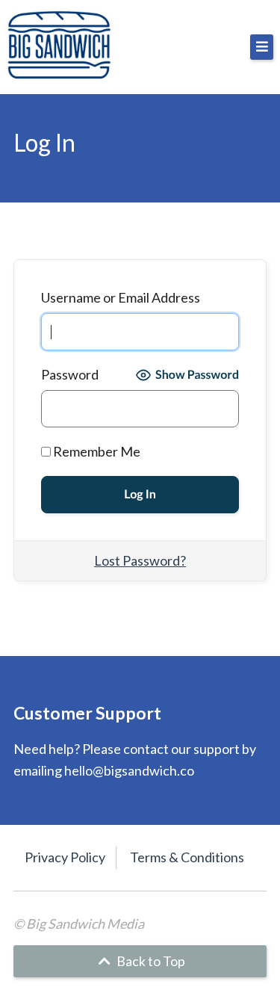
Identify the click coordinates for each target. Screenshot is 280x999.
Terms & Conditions (187, 857)
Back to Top (149, 961)
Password (70, 374)
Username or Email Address (120, 297)
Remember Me (95, 451)
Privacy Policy (65, 857)
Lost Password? (140, 560)
